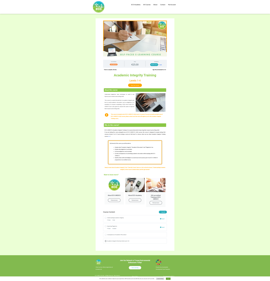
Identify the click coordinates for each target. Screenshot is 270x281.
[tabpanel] (135, 138)
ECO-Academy (135, 4)
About (155, 4)
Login (160, 64)
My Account (172, 4)
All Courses (147, 4)
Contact (162, 4)
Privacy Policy (135, 276)
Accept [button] (168, 278)
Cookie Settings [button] (160, 278)
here (109, 136)
